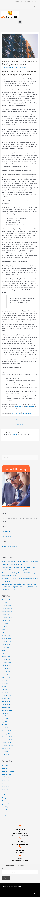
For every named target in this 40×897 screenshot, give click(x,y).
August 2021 (6, 713)
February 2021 (6, 731)
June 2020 (5, 754)
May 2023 (5, 650)
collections (5, 780)
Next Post (20, 424)
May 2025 (5, 629)
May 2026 (5, 603)
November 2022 (7, 668)
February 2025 (6, 638)
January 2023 (6, 662)
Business (5, 768)
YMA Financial (29, 406)
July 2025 (5, 623)
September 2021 (7, 710)
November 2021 (7, 704)
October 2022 (6, 671)
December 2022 (7, 665)
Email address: (7, 869)
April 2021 (5, 725)
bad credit (5, 765)
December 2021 (7, 701)
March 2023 (6, 656)
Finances (5, 801)
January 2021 (6, 734)
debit (3, 795)
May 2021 (5, 722)
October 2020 (6, 743)
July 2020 (5, 752)
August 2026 (6, 600)
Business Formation (8, 771)
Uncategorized (6, 816)
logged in (14, 434)
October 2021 (6, 707)
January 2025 (6, 641)
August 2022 (6, 677)
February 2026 (6, 605)
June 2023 (5, 647)
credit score (6, 792)
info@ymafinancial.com (9, 546)
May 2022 (5, 686)
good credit (5, 804)
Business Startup (7, 777)
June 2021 (5, 719)
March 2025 (6, 635)
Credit (17, 67)
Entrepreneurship (7, 798)
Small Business (6, 810)
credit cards (6, 786)
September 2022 (7, 674)
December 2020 (7, 737)
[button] (20, 22)
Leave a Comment (8, 67)
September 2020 (7, 746)
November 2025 (7, 611)
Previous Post (20, 420)
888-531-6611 (31, 2)
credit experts (19, 406)
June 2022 (5, 683)
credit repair (6, 789)
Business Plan (6, 774)
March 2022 (6, 692)
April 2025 (5, 632)
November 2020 (7, 740)
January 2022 (6, 698)
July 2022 (5, 680)
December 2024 (7, 644)
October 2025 (6, 614)
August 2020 (6, 749)
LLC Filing (5, 807)
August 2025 (6, 620)
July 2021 (5, 716)
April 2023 (5, 653)
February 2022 (6, 695)
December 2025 (7, 608)
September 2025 (7, 617)
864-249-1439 (21, 2)
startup (4, 813)
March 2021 (5, 728)
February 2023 (6, 659)
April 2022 (5, 689)
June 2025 (5, 626)
